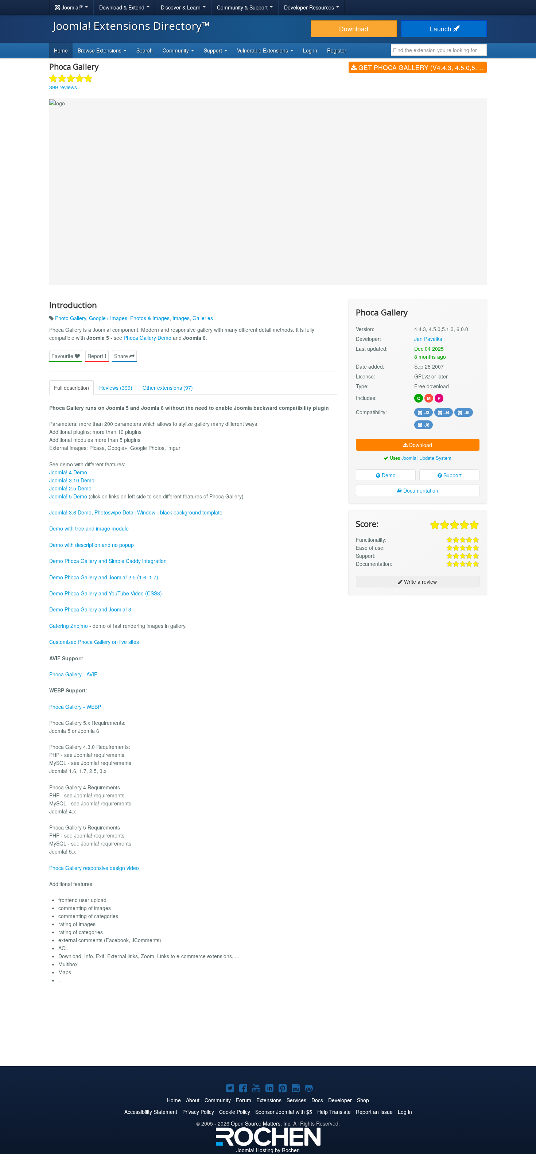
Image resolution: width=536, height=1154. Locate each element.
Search (144, 50)
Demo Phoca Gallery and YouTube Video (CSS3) (105, 593)
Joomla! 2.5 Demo (70, 488)
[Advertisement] (418, 647)
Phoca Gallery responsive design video (94, 867)
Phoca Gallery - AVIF (73, 674)
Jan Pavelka (428, 338)
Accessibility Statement (150, 1111)
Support (452, 475)
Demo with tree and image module (89, 528)
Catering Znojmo (68, 625)
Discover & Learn (181, 7)
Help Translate (334, 1111)
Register (336, 50)
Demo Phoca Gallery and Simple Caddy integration (108, 560)
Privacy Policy (198, 1111)
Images (181, 318)
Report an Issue (374, 1111)
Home (61, 50)
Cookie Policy (234, 1111)
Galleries (203, 318)
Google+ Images (108, 318)
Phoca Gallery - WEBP (75, 706)
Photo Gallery (70, 318)
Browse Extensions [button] (100, 50)
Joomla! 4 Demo (68, 472)
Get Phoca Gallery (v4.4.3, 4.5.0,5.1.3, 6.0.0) (422, 67)
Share (121, 356)
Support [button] (214, 50)
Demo (388, 475)
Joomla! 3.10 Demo (71, 480)
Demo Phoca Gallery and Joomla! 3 (90, 609)
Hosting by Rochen (268, 1150)
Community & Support (243, 7)
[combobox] (439, 50)
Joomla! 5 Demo (68, 496)
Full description (71, 387)
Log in (310, 50)
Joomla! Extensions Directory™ (131, 25)
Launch (441, 28)
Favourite (63, 356)
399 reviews (63, 87)
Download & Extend (122, 7)
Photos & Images (150, 318)
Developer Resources (309, 7)
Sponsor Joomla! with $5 (283, 1111)
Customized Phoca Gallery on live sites (94, 641)
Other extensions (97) (168, 387)
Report (96, 356)
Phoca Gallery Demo (147, 337)
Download (353, 28)
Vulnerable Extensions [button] (263, 50)
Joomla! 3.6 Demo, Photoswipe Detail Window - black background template (135, 512)
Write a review (420, 581)
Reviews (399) (115, 387)
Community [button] (176, 50)
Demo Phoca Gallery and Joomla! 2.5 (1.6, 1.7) (103, 577)
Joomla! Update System (426, 457)
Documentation (420, 490)
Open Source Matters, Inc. (261, 1123)
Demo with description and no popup (91, 544)
